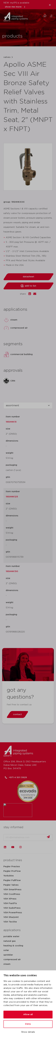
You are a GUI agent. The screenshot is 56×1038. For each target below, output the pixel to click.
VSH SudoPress (12, 908)
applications (12, 930)
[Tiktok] (28, 847)
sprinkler (8, 955)
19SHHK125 (12, 497)
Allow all (28, 1014)
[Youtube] (12, 847)
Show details (28, 1032)
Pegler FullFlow (12, 880)
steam (6, 964)
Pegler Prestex (11, 866)
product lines (12, 860)
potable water (11, 936)
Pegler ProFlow (12, 871)
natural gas (9, 941)
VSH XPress (9, 899)
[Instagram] (20, 847)
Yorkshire (8, 876)
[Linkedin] (5, 847)
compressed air (12, 959)
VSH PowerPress (12, 913)
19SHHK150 (12, 571)
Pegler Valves (11, 885)
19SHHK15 (11, 422)
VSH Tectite (10, 922)
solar (6, 950)
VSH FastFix (10, 903)
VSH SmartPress (12, 889)
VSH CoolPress (11, 894)
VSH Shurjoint (11, 917)
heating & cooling (13, 946)
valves (6, 57)
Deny (28, 1024)
